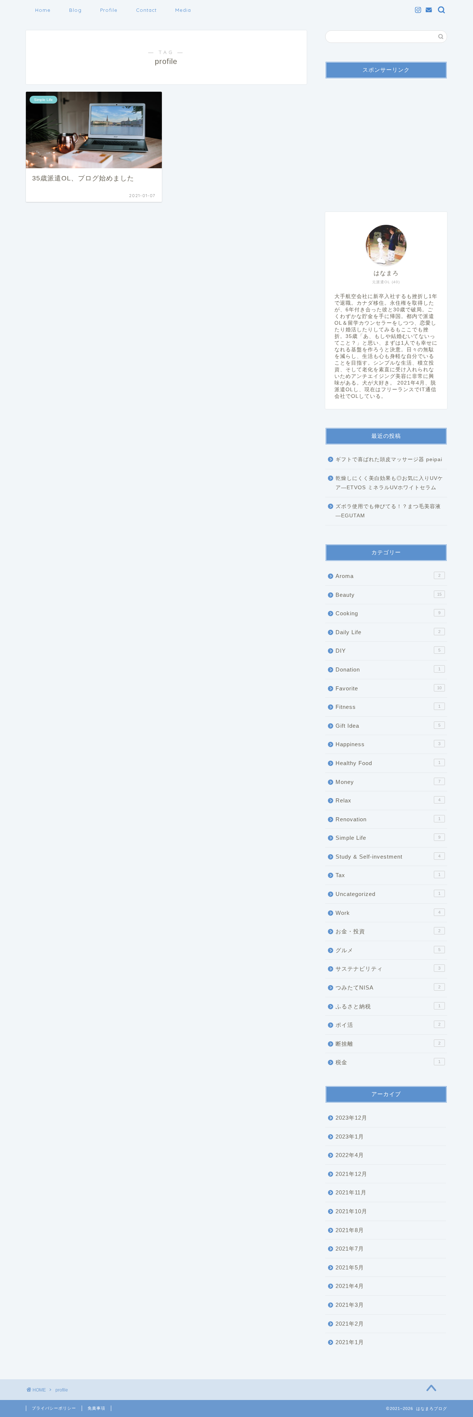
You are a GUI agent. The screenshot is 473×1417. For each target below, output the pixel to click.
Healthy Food (388, 763)
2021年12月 (351, 1174)
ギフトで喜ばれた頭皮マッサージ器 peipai (389, 459)
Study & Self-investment (388, 856)
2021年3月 (350, 1305)
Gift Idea (388, 726)
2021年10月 (351, 1211)
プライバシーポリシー (54, 1408)
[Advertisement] (386, 141)
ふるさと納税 (388, 1006)
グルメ (388, 950)
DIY (388, 650)
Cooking (388, 613)
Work (388, 913)
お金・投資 (388, 931)
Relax (388, 800)
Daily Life (388, 632)
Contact (146, 10)
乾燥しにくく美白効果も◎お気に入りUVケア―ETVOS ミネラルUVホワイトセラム (389, 483)
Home (43, 10)
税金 (388, 1062)
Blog (75, 10)
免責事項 (96, 1408)
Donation (388, 669)
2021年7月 (350, 1248)
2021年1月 (350, 1342)
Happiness (388, 744)
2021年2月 (350, 1323)
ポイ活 (388, 1025)
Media (183, 10)
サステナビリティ (388, 968)
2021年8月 (350, 1230)
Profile (109, 10)
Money (388, 782)
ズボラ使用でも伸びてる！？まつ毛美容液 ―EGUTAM (388, 511)
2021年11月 (351, 1192)
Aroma (388, 576)
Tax (388, 875)
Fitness (388, 707)
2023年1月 (350, 1136)
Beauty (389, 595)
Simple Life (388, 838)
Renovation (388, 819)
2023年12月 (351, 1118)
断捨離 (388, 1044)
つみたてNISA (388, 987)
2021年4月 (350, 1286)
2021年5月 (350, 1267)
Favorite (389, 688)
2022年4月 (350, 1155)
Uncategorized (388, 894)
